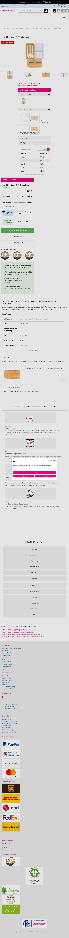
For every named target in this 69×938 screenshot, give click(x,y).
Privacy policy (52, 460)
